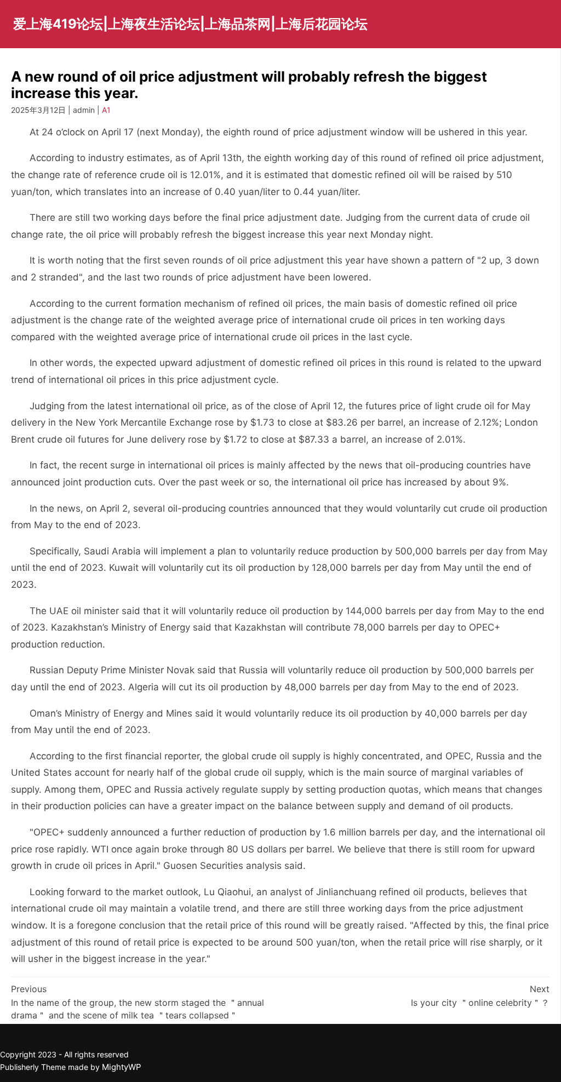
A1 (106, 110)
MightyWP (121, 1067)
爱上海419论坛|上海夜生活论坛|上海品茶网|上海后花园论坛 (190, 24)
